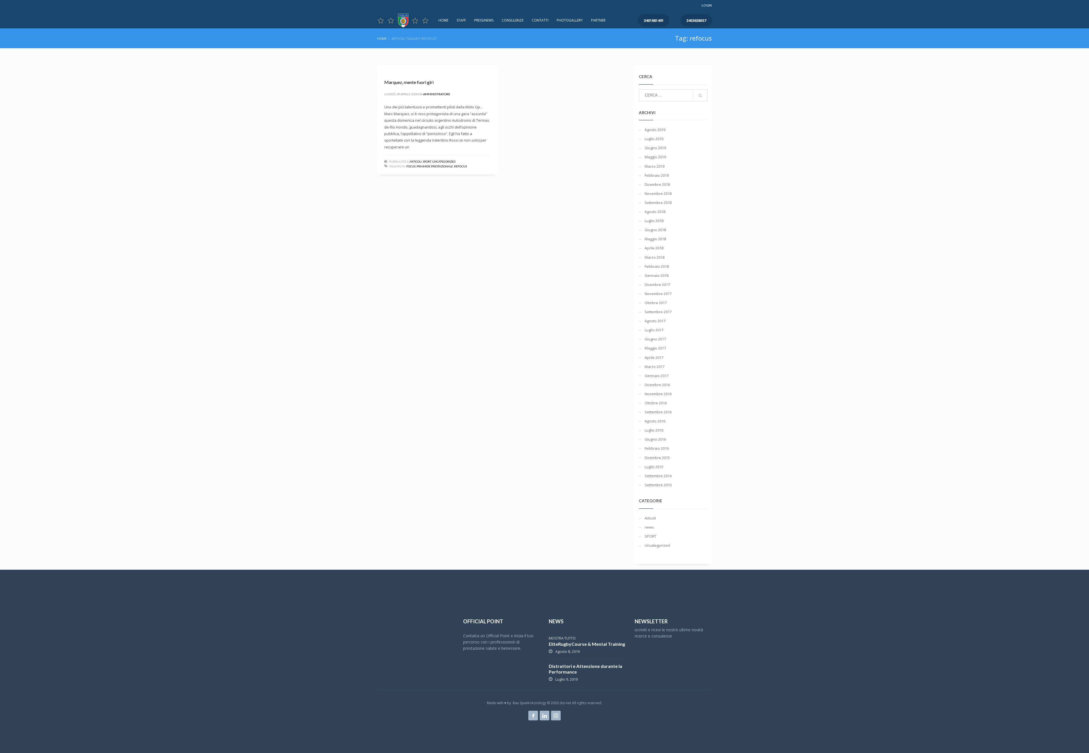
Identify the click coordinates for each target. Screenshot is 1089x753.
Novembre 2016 (658, 393)
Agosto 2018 (655, 211)
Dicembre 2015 (657, 457)
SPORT (427, 161)
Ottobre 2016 (656, 402)
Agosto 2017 (655, 320)
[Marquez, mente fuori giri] (384, 68)
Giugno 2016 (655, 439)
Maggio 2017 (655, 348)
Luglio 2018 (654, 220)
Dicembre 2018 (657, 184)
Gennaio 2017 (656, 375)
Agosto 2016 (655, 421)
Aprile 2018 (654, 248)
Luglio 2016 (654, 430)
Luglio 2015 (654, 466)
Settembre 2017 (658, 311)
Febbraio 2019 (657, 175)
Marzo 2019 (654, 166)
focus (410, 166)
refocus (460, 166)
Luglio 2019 (654, 138)
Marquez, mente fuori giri (409, 82)
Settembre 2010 (658, 484)
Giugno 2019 (655, 147)
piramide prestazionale (435, 166)
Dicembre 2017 (657, 284)
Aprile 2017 (654, 357)
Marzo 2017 (654, 366)
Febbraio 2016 (657, 448)
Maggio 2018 (655, 238)
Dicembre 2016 (657, 384)
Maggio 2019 (655, 156)
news (649, 527)
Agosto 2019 (655, 129)
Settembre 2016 (658, 412)
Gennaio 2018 (656, 275)
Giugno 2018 (655, 229)
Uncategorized (443, 161)
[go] (700, 96)
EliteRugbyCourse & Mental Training (587, 644)
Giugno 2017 (655, 339)
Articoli (416, 161)
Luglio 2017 (654, 330)
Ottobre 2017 (656, 302)
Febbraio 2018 (657, 266)
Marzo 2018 (654, 257)
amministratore (436, 94)
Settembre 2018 (658, 202)
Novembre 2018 (658, 193)
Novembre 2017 (658, 293)
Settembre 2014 (658, 475)
